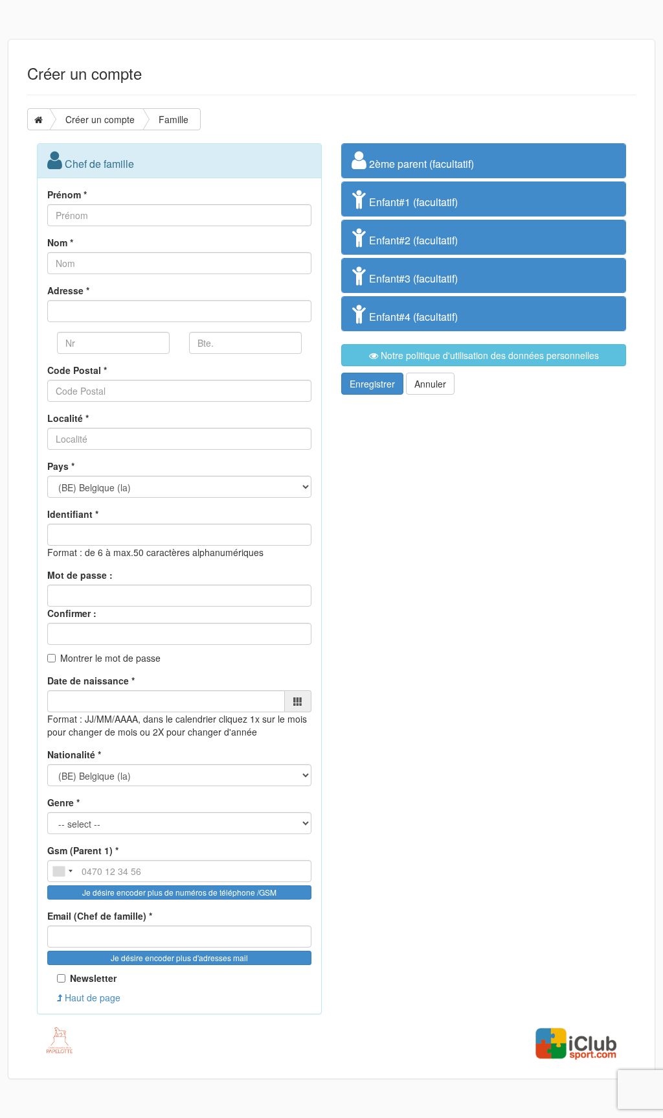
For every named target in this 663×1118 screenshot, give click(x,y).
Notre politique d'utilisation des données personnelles (488, 355)
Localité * (68, 418)
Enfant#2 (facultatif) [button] (412, 240)
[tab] (483, 161)
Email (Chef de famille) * (99, 915)
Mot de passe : (80, 574)
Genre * (63, 802)
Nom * (60, 242)
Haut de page (91, 997)
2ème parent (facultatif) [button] (420, 163)
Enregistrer (372, 383)
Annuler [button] (430, 383)
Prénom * (67, 194)
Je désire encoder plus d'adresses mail (179, 957)
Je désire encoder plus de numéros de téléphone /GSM (179, 892)
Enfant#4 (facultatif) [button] (412, 316)
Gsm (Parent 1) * (82, 850)
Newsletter (93, 978)
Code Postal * (77, 370)
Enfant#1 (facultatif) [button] (412, 201)
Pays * (60, 466)
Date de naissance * (91, 680)
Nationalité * (74, 754)
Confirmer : (71, 613)
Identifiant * (72, 513)
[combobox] (62, 871)
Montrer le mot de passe (110, 657)
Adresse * (68, 290)
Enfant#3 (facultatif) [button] (412, 278)
